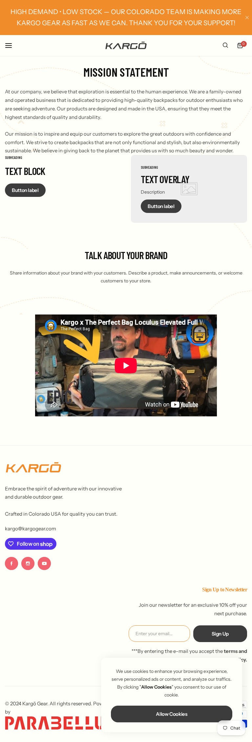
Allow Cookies (171, 714)
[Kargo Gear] (126, 45)
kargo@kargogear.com (30, 528)
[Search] (225, 45)
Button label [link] (25, 190)
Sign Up (220, 634)
